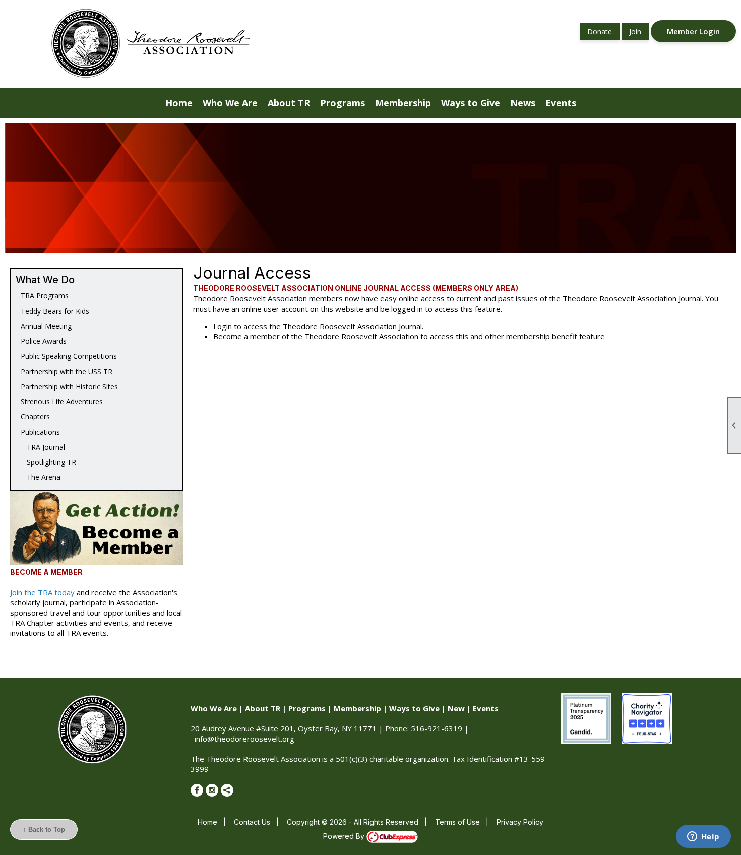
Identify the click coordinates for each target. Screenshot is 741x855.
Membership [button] (403, 103)
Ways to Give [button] (470, 103)
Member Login (693, 31)
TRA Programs (45, 295)
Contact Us (252, 822)
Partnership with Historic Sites (69, 386)
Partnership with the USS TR (66, 371)
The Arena (40, 477)
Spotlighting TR (48, 462)
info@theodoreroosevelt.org (244, 739)
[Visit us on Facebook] (197, 790)
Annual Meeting (46, 326)
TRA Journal (43, 447)
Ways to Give (414, 708)
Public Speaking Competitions (69, 356)
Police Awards (44, 341)
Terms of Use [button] (457, 822)
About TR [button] (289, 103)
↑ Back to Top (44, 829)
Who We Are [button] (230, 103)
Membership (357, 708)
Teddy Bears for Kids (55, 311)
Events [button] (560, 103)
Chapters (35, 416)
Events (486, 708)
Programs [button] (342, 103)
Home (179, 103)
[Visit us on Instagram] (212, 790)
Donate (599, 31)
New (456, 708)
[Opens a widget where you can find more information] (703, 837)
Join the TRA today (42, 592)
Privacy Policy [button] (520, 822)
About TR (262, 708)
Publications (40, 432)
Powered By (344, 836)
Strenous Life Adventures (62, 401)
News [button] (522, 103)
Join (635, 31)
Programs (307, 708)
